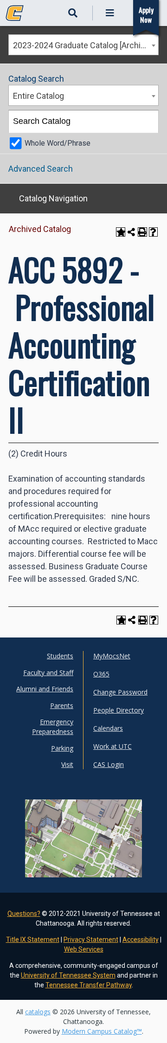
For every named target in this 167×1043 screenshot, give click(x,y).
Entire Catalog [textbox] (38, 96)
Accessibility (140, 939)
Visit (67, 764)
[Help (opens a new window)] (153, 232)
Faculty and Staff (48, 672)
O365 (101, 674)
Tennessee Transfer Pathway (88, 985)
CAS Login (108, 764)
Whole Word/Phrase (57, 143)
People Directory (118, 710)
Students (60, 655)
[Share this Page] (131, 231)
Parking (62, 748)
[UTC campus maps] (83, 851)
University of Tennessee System (68, 975)
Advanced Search (40, 169)
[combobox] (83, 44)
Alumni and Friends (44, 688)
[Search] (148, 121)
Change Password (120, 692)
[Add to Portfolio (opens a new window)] (120, 232)
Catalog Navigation (53, 198)
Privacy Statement (91, 939)
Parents (61, 705)
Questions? (23, 913)
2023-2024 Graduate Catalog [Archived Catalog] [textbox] (85, 45)
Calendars (108, 728)
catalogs (38, 1011)
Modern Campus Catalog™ (102, 1031)
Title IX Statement (32, 939)
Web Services (83, 949)
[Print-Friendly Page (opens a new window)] (142, 232)
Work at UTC (112, 746)
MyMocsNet (111, 655)
